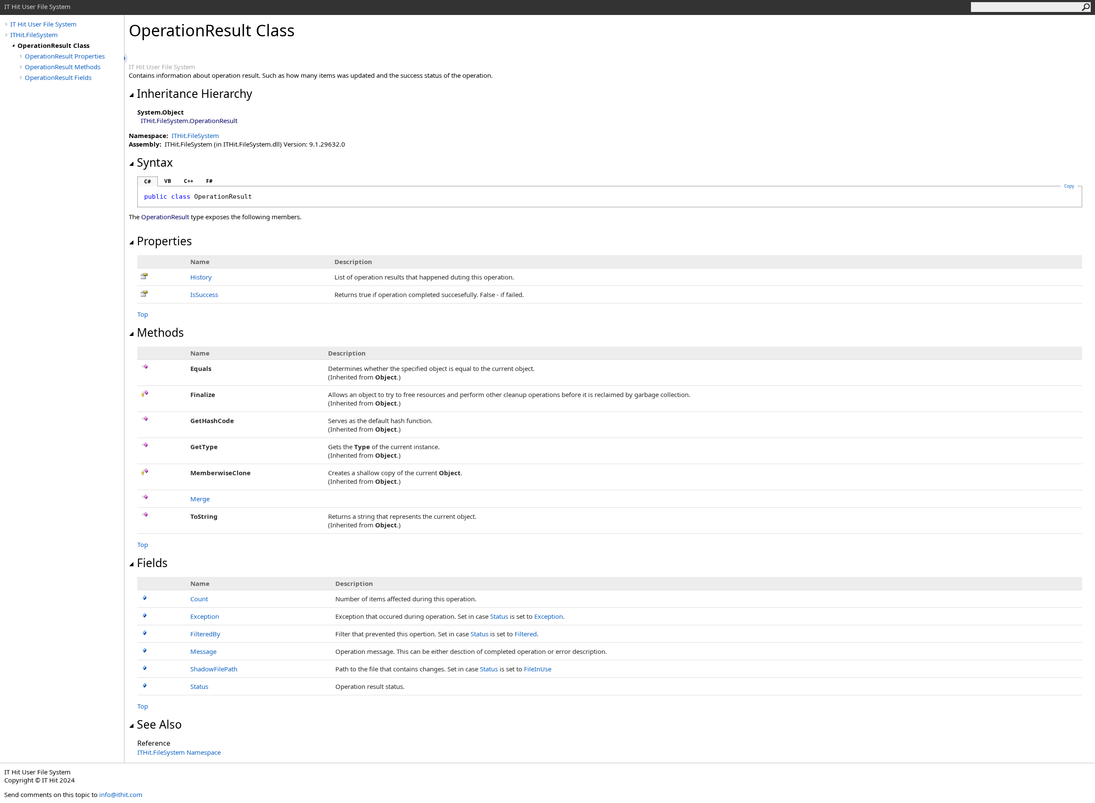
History (201, 277)
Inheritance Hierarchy (194, 93)
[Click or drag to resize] (126, 58)
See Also (159, 724)
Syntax (155, 162)
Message (203, 651)
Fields (152, 563)
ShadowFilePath (213, 669)
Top (142, 314)
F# (209, 181)
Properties (164, 241)
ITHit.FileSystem (34, 34)
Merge (200, 498)
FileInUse (537, 669)
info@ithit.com (120, 794)
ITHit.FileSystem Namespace (179, 752)
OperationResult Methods (63, 66)
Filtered (526, 633)
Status (499, 616)
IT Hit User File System (43, 24)
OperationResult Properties (65, 56)
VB (167, 181)
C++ (188, 181)
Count (199, 598)
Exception (204, 616)
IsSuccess (204, 294)
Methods (160, 332)
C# (147, 181)
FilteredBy (205, 633)
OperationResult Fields (58, 77)
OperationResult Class (53, 45)
